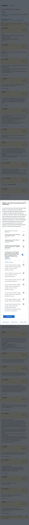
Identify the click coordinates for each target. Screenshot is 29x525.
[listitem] (14, 231)
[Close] (26, 203)
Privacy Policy (23, 322)
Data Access (14, 322)
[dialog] (14, 262)
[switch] (23, 235)
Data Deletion (5, 322)
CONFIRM (9, 316)
